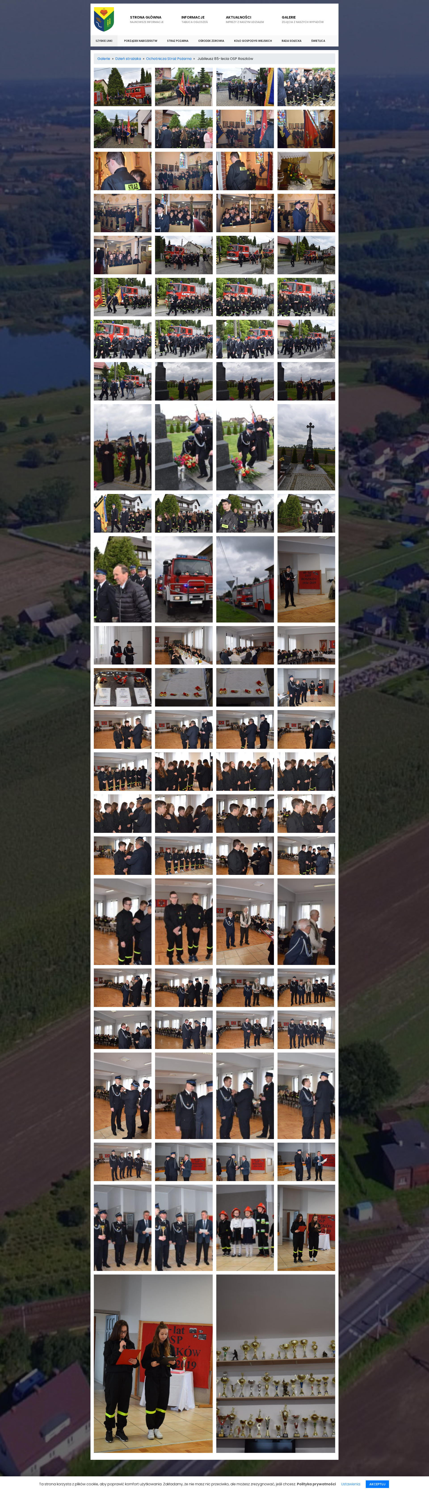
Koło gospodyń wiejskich (253, 41)
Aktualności (245, 19)
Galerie (103, 58)
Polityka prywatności (316, 1484)
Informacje (194, 19)
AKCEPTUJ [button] (377, 1484)
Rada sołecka (291, 41)
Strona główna (147, 19)
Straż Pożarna (177, 41)
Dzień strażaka (128, 58)
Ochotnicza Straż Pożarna (168, 58)
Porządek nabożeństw (140, 41)
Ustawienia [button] (350, 1484)
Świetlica (318, 41)
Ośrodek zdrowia (211, 41)
